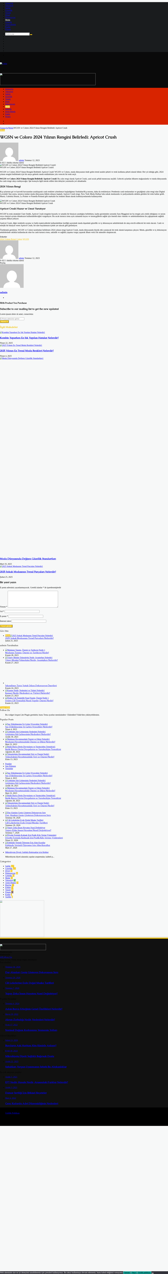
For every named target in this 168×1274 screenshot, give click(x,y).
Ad (2, 611)
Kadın (7, 27)
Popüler (8, 764)
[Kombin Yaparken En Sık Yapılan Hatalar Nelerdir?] (22, 332)
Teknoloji (9, 5)
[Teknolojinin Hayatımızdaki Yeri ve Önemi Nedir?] (27, 754)
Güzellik (8, 10)
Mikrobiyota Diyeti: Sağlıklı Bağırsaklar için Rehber (27, 852)
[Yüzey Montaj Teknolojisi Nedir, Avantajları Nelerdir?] (28, 657)
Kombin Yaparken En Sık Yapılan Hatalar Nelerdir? (29, 337)
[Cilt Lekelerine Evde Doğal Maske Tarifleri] (24, 820)
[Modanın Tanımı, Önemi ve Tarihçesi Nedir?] (25, 650)
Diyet (7, 15)
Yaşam (8, 13)
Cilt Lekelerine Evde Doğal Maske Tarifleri (26, 822)
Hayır (134, 1273)
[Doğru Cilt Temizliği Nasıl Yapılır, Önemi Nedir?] (27, 698)
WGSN (26, 239)
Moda (7, 20)
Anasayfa (9, 3)
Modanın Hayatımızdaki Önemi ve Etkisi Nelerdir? (30, 741)
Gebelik (8, 22)
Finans (8, 29)
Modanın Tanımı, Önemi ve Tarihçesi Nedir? (27, 652)
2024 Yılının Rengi (8, 239)
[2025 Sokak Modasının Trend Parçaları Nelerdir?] (21, 566)
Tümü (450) (5, 707)
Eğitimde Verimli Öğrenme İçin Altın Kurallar (27, 845)
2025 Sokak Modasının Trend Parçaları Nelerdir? (28, 571)
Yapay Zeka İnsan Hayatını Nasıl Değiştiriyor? (28, 830)
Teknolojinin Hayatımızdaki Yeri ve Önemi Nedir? (29, 756)
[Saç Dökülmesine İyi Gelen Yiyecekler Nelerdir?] (26, 724)
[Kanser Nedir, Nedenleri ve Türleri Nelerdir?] (25, 690)
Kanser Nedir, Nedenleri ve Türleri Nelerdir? (27, 693)
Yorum (3, 607)
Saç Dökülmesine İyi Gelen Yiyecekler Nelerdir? (28, 726)
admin (21, 160)
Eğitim (8, 887)
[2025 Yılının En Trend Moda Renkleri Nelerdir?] (21, 345)
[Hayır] (153, 1273)
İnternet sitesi (5, 621)
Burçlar (8, 885)
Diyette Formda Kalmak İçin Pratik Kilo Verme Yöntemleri (34, 837)
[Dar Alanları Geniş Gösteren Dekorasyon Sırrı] (25, 813)
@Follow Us (6, 957)
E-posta (4, 616)
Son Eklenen (10, 766)
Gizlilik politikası (144, 1273)
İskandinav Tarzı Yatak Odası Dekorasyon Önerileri (31, 685)
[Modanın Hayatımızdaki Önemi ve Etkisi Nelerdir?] (27, 739)
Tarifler (8, 897)
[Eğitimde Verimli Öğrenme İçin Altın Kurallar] (25, 843)
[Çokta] (3, 63)
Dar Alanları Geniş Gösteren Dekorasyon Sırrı (28, 815)
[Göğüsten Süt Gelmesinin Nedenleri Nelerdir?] (25, 732)
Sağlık (7, 8)
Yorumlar (9, 768)
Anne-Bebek (10, 24)
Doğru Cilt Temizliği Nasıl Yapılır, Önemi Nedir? (29, 700)
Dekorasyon (10, 17)
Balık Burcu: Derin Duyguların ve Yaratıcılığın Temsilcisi (33, 749)
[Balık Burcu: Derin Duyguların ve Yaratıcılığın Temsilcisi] (30, 747)
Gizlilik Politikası (12, 1113)
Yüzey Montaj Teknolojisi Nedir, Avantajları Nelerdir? (31, 660)
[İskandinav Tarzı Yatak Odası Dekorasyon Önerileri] (19, 683)
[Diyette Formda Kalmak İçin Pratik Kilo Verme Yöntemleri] (30, 835)
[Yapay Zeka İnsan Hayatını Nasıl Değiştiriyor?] (25, 828)
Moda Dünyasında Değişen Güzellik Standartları (28, 558)
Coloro (19, 239)
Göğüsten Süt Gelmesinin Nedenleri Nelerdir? (28, 734)
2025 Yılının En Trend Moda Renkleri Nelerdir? (27, 350)
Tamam (127, 1273)
